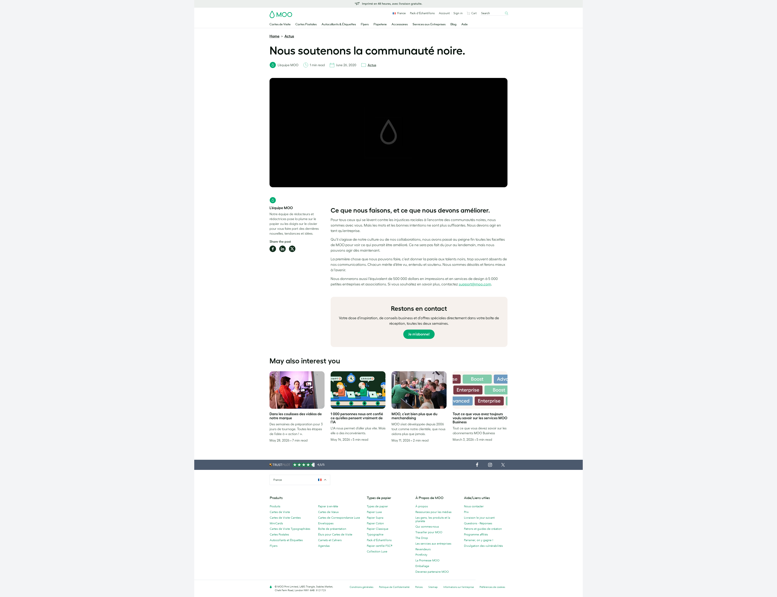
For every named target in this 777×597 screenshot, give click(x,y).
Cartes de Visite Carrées (285, 517)
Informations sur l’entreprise (458, 586)
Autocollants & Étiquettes (339, 24)
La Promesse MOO (427, 560)
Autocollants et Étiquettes (286, 540)
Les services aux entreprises (433, 543)
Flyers (365, 24)
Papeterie (380, 24)
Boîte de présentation (332, 529)
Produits (275, 506)
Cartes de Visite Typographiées (290, 529)
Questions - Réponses (478, 523)
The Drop (421, 538)
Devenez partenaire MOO (432, 572)
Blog (453, 24)
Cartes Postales (306, 24)
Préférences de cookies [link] (492, 586)
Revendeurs (423, 549)
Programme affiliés (476, 534)
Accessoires (400, 24)
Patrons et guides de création (483, 529)
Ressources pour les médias (433, 512)
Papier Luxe (374, 512)
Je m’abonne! (419, 334)
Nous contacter (474, 506)
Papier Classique (377, 529)
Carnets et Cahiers (330, 540)
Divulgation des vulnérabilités (483, 546)
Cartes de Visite (280, 24)
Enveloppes (325, 523)
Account (444, 13)
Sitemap (433, 586)
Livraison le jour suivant (479, 517)
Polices (419, 586)
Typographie (375, 534)
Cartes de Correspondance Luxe (339, 517)
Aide (464, 24)
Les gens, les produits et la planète (432, 519)
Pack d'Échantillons (422, 13)
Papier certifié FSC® (379, 546)
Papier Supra (375, 517)
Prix (466, 512)
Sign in (458, 13)
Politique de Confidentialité (394, 586)
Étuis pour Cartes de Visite (335, 534)
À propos (421, 506)
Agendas (324, 546)
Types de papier (377, 506)
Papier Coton (375, 523)
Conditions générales (361, 586)
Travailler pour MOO (428, 532)
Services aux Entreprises (429, 24)
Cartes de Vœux (328, 512)
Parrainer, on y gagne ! (478, 540)
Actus (289, 36)
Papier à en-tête (328, 506)
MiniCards (276, 523)
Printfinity (421, 555)
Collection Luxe (377, 551)
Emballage (422, 566)
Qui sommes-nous (427, 526)
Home (274, 36)
